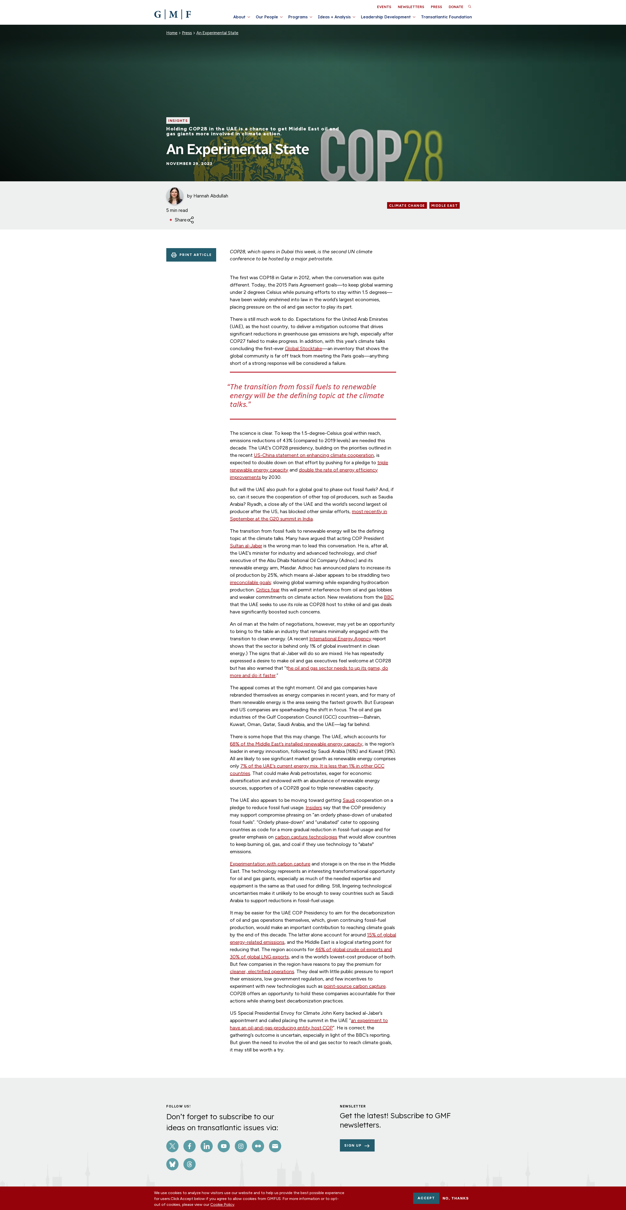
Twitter (172, 1146)
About (239, 16)
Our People (267, 16)
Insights (178, 121)
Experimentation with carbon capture (270, 864)
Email (275, 1146)
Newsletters (411, 7)
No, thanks (456, 1198)
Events (384, 7)
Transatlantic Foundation (446, 16)
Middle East (444, 205)
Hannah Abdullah (210, 196)
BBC (389, 597)
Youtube (224, 1146)
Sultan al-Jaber (246, 546)
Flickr (258, 1146)
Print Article (195, 255)
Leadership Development (386, 16)
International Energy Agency (340, 639)
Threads (189, 1164)
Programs (298, 16)
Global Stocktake (303, 348)
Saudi (349, 800)
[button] (469, 6)
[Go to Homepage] (172, 14)
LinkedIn (207, 1146)
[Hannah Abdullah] (174, 196)
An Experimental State (217, 32)
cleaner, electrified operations (262, 971)
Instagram (241, 1146)
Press (436, 7)
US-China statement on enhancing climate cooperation (314, 455)
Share (181, 220)
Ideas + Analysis (334, 16)
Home (172, 32)
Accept (426, 1198)
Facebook (189, 1146)
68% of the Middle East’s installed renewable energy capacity (296, 744)
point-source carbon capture (355, 986)
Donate (456, 7)
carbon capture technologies (306, 837)
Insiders (314, 807)
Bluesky (172, 1164)
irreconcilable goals (250, 582)
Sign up (353, 1145)
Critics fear (267, 590)
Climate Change (407, 205)
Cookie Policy (222, 1204)
